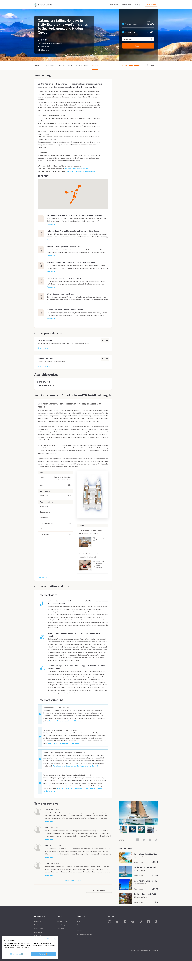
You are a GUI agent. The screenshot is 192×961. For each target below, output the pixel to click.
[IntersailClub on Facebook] (148, 921)
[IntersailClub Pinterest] (156, 921)
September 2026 (45, 385)
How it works (38, 932)
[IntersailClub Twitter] (117, 922)
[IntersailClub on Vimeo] (140, 921)
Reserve (138, 46)
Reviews (95, 65)
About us (37, 921)
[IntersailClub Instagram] (109, 921)
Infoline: (84, 932)
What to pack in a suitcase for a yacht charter (65, 721)
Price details (49, 65)
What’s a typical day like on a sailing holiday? (64, 743)
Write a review (99, 890)
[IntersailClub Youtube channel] (132, 921)
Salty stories (126, 5)
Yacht (70, 65)
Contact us (80, 925)
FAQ (78, 921)
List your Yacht (151, 5)
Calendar (61, 65)
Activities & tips (82, 65)
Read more (51, 224)
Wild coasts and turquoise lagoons (76, 169)
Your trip (37, 65)
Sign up (137, 5)
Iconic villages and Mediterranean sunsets (80, 171)
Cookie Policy (60, 928)
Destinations (113, 5)
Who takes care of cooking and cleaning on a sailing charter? (75, 766)
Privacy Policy (60, 925)
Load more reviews (73, 880)
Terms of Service (61, 921)
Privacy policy (51, 939)
